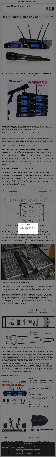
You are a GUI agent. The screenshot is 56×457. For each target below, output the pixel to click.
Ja (33, 232)
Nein (23, 232)
